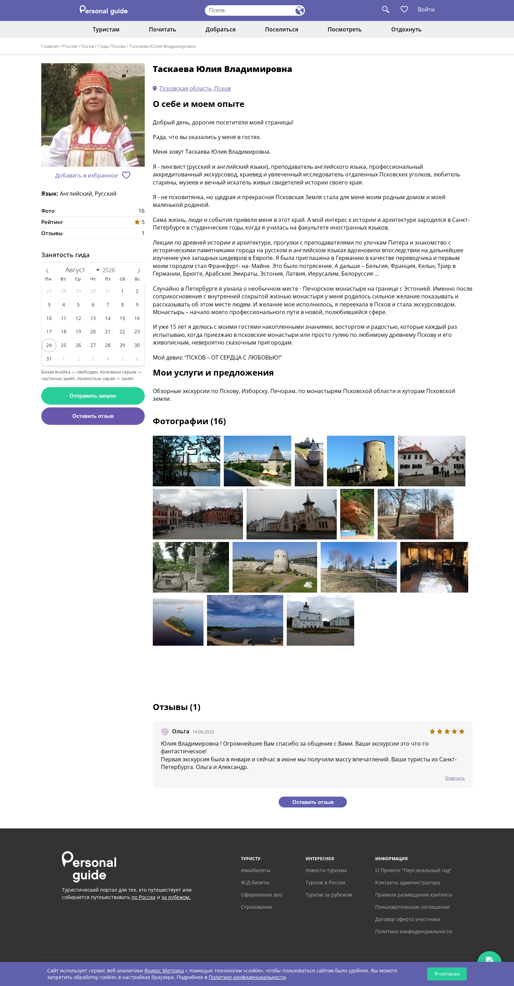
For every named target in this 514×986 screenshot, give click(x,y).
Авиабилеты (256, 870)
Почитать (162, 29)
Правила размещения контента (413, 894)
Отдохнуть (406, 29)
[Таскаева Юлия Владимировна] (93, 115)
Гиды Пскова (112, 46)
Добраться (221, 29)
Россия (69, 46)
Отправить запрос (93, 396)
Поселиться (281, 29)
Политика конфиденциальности (413, 931)
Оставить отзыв (93, 416)
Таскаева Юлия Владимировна (162, 46)
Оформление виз (261, 894)
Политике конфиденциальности (247, 977)
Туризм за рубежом (329, 894)
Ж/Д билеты (255, 882)
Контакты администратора (407, 882)
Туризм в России (325, 882)
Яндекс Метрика (164, 970)
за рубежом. (176, 897)
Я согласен (447, 974)
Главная (49, 46)
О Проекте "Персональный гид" (413, 870)
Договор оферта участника (407, 919)
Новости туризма (326, 870)
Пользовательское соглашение (412, 907)
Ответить (455, 778)
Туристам (106, 29)
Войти (426, 9)
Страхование (256, 907)
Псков (87, 46)
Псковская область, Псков (195, 88)
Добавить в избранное (86, 175)
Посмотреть (345, 29)
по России (143, 897)
